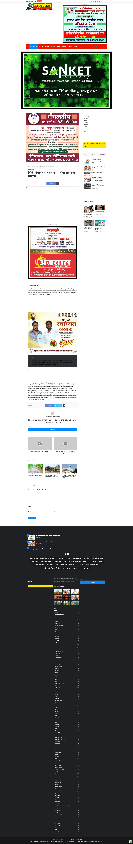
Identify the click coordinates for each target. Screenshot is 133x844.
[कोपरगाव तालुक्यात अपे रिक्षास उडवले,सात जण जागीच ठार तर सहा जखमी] (87, 186)
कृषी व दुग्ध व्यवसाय (58, 647)
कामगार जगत (58, 657)
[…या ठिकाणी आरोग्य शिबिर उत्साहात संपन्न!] (89, 209)
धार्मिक (56, 709)
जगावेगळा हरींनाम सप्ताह (59, 683)
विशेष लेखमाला (57, 795)
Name (29, 506)
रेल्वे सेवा (56, 771)
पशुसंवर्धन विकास (58, 735)
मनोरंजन (56, 754)
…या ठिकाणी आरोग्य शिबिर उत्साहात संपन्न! (88, 215)
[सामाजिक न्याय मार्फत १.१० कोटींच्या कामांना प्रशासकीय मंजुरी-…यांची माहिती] (69, 468)
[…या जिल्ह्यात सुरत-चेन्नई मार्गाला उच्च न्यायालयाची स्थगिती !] (58, 591)
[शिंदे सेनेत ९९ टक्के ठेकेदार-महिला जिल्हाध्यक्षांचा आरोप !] (75, 591)
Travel (81, 565)
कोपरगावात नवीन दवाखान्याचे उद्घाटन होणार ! (98, 228)
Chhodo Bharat (97, 558)
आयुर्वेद (56, 629)
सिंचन (56, 827)
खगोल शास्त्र (57, 670)
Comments (102, 154)
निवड (56, 720)
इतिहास (56, 632)
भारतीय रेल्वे (57, 748)
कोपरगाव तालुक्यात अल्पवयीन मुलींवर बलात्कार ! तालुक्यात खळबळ (43, 548)
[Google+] (91, 1)
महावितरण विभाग (58, 761)
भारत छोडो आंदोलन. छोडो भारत (71, 568)
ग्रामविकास (57, 677)
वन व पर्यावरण (57, 776)
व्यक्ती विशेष (57, 797)
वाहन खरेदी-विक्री (58, 782)
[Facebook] (93, 1)
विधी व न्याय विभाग (58, 788)
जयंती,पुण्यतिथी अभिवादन (59, 687)
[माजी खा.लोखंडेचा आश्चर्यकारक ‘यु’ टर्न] (87, 168)
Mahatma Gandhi (52, 565)
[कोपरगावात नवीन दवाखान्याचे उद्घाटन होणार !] (100, 223)
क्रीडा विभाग (57, 668)
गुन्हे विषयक (64, 46)
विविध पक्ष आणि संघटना (59, 791)
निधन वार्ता (76, 46)
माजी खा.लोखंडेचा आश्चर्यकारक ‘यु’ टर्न (44, 542)
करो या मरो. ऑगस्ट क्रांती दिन (52, 568)
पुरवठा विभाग (57, 741)
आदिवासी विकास (58, 623)
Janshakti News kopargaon (78, 561)
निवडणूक (58, 46)
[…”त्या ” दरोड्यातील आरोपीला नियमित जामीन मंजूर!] (58, 603)
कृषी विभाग (58, 659)
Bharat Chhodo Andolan (81, 558)
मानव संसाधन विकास (58, 767)
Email (29, 511)
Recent (93, 154)
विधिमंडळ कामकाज (58, 786)
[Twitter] (96, 1)
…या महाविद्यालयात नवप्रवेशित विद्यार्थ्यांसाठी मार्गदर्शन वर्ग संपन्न (51, 476)
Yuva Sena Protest (92, 565)
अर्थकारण (56, 619)
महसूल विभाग (57, 756)
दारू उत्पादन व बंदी (58, 700)
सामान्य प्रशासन (57, 823)
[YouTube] (98, 1)
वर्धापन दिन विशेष (58, 780)
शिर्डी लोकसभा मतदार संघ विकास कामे (62, 806)
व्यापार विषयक (57, 801)
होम (27, 46)
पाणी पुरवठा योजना (58, 737)
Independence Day (59, 561)
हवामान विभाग (57, 831)
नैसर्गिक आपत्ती (57, 724)
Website (55, 511)
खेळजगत (56, 672)
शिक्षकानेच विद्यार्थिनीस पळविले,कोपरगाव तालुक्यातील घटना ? (98, 161)
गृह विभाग (57, 675)
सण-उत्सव (57, 812)
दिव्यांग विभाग (57, 702)
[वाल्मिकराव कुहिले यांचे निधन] (66, 597)
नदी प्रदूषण (57, 713)
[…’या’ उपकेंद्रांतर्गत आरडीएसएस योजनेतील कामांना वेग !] (75, 597)
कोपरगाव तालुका (33, 46)
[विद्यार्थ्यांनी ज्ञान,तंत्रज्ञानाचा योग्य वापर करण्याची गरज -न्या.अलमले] (66, 591)
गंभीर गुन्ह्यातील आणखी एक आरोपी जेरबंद (99, 212)
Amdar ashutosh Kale (47, 558)
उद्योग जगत (57, 636)
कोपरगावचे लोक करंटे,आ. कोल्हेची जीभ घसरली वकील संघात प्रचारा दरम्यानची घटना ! (98, 179)
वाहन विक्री (57, 784)
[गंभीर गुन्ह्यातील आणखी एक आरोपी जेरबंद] (100, 207)
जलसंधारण (57, 690)
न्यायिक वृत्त (57, 726)
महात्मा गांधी (86, 568)
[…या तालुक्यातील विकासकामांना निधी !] (35, 468)
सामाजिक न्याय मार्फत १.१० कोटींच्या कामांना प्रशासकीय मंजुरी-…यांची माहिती (69, 477)
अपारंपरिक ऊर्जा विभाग (59, 614)
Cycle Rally (34, 561)
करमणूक (56, 642)
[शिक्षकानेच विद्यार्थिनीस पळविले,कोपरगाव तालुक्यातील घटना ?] (87, 161)
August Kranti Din (64, 558)
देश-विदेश (41, 46)
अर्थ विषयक (58, 653)
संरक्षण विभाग (57, 816)
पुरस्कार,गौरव (57, 743)
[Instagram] (100, 1)
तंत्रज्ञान (56, 696)
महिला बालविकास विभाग (59, 765)
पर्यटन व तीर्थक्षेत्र (58, 733)
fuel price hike (46, 561)
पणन (56, 728)
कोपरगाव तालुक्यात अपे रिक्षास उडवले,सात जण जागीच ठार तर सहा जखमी (98, 185)
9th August (34, 558)
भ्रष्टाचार (56, 750)
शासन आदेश (57, 804)
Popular (85, 154)
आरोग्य (70, 46)
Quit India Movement (68, 565)
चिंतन (56, 681)
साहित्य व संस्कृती (58, 825)
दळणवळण (57, 698)
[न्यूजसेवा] (39, 6)
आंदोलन (56, 627)
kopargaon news (96, 561)
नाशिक (56, 715)
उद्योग (56, 634)
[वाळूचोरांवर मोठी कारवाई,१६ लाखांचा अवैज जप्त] (58, 597)
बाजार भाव (57, 745)
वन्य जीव (56, 778)
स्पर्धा (56, 829)
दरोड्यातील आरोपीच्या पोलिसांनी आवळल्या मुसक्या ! (88, 229)
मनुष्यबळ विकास (58, 752)
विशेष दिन (57, 793)
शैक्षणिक (56, 808)
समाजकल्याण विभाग (58, 814)
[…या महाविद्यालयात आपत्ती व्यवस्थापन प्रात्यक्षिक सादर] (75, 603)
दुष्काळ (56, 705)
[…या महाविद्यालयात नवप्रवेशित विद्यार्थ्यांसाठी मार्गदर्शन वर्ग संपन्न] (52, 468)
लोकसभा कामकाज (58, 773)
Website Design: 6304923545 (76, 839)
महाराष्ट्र (47, 46)
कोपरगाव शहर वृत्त (58, 666)
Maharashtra (39, 565)
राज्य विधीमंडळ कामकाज (59, 769)
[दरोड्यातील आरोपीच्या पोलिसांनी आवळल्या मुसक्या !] (89, 223)
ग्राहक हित (57, 679)
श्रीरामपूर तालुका (58, 810)
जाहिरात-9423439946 (84, 4)
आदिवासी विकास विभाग (59, 625)
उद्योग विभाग (57, 638)
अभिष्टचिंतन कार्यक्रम (58, 617)
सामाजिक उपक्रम (58, 821)
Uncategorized (59, 651)
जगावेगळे (56, 685)
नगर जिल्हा (57, 711)
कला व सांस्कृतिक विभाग (59, 644)
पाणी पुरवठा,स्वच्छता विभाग (60, 739)
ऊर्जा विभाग (57, 640)
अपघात (56, 612)
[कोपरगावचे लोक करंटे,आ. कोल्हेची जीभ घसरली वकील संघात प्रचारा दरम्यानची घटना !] (87, 179)
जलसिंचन (56, 694)
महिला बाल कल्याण (58, 763)
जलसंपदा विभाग (58, 692)
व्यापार (56, 799)
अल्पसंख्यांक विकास (58, 621)
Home (30, 166)
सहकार (56, 819)
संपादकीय (53, 46)
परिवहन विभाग (57, 730)
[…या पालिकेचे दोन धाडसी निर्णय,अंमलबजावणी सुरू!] (66, 603)
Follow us (30, 581)
